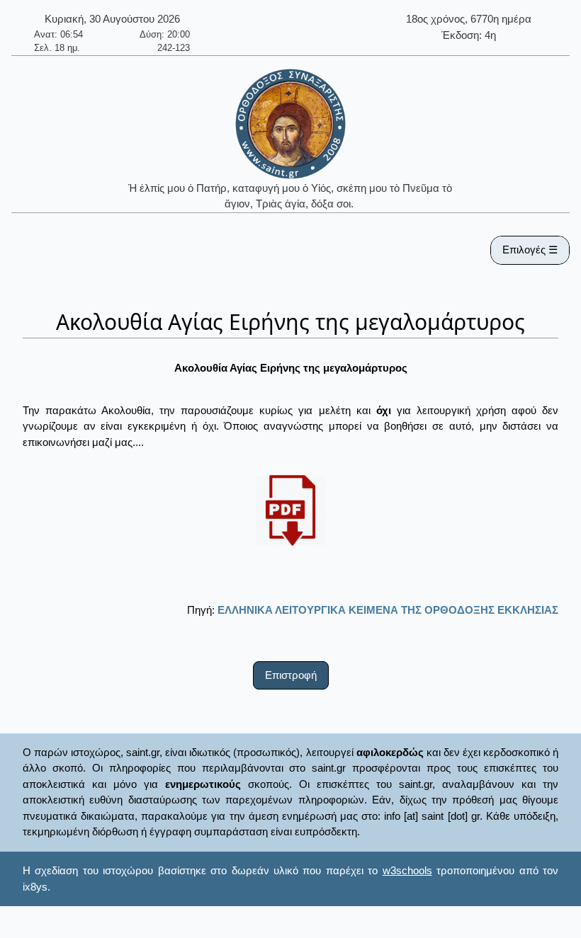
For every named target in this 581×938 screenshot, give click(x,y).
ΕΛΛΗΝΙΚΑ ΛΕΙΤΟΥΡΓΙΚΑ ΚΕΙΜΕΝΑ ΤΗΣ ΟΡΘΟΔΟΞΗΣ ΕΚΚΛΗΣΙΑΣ (388, 610)
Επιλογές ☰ (530, 250)
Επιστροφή (291, 675)
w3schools (407, 870)
